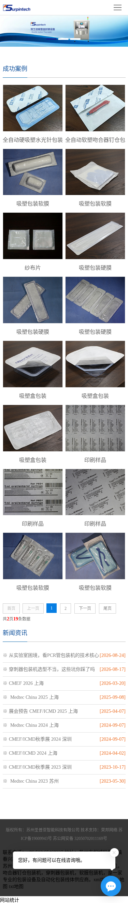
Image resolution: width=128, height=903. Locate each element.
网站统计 (9, 900)
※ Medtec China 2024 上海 (31, 725)
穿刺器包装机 (60, 872)
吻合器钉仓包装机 (22, 872)
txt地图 (16, 886)
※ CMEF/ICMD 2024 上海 (30, 753)
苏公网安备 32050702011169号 (80, 838)
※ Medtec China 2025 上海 (31, 697)
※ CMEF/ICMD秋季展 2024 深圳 (37, 739)
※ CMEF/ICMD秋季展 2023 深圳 (37, 767)
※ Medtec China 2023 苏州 (31, 781)
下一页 (85, 608)
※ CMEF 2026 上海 (23, 683)
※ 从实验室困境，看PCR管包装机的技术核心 (51, 655)
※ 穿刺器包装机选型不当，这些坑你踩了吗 (49, 669)
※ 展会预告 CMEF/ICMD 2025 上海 (40, 711)
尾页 (107, 608)
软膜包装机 (91, 872)
